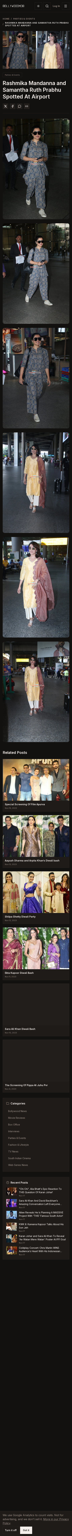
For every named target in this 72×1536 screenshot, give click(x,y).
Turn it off (11, 1530)
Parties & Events (24, 19)
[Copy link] (26, 106)
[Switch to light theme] (38, 6)
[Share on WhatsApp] (19, 106)
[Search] (47, 6)
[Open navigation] (65, 6)
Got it (26, 1530)
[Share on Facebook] (12, 106)
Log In (56, 6)
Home (6, 19)
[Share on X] (5, 106)
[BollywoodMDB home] (13, 6)
